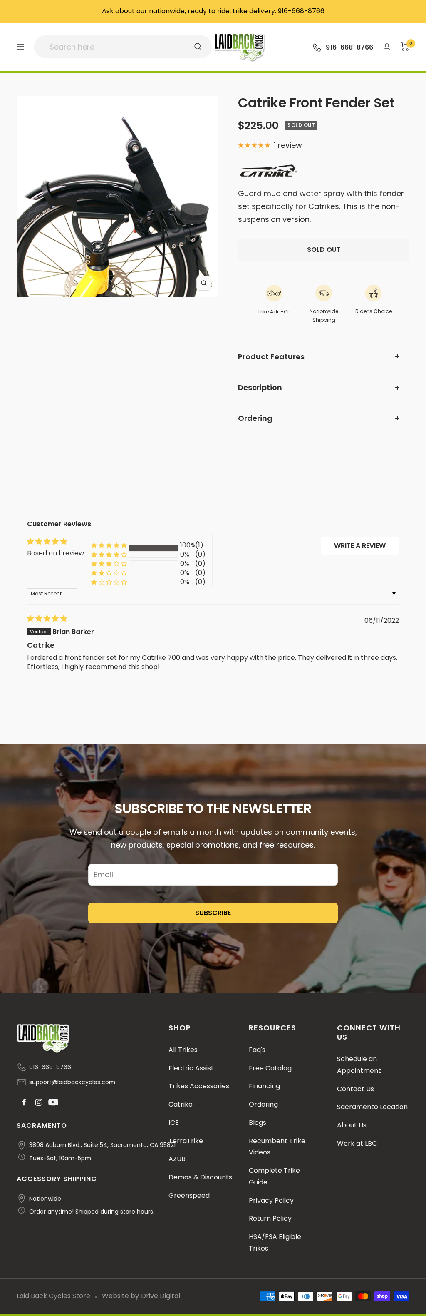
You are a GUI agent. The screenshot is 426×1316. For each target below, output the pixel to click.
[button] (109, 545)
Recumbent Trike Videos (277, 1146)
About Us (352, 1125)
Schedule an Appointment (359, 1064)
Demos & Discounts (200, 1177)
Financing (264, 1086)
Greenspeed (189, 1195)
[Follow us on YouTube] (53, 1102)
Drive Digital (160, 1296)
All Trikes (183, 1050)
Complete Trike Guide (274, 1176)
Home (26, 84)
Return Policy (270, 1218)
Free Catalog (270, 1068)
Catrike (180, 1104)
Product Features (271, 356)
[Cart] (405, 46)
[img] (47, 618)
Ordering (255, 418)
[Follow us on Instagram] (38, 1102)
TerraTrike (185, 1141)
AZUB (177, 1159)
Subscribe (213, 913)
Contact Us (355, 1089)
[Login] (387, 46)
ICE (173, 1122)
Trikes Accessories (198, 1086)
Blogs (257, 1122)
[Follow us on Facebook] (24, 1102)
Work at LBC (357, 1143)
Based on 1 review (55, 553)
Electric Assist (191, 1068)
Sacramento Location (372, 1107)
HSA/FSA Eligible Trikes (275, 1242)
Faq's (257, 1050)
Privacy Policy (271, 1200)
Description (260, 387)
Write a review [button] (360, 545)
